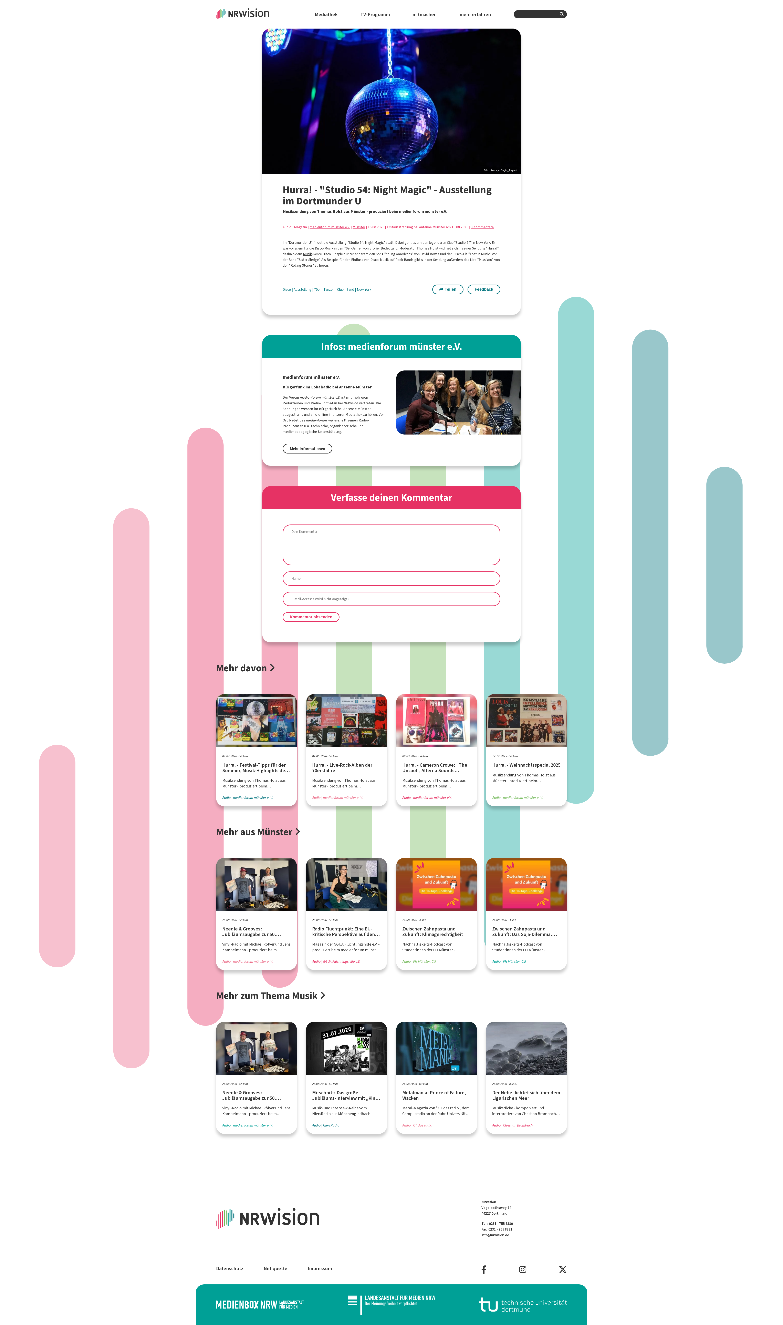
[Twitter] (563, 1269)
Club (340, 289)
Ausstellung (303, 289)
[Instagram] (522, 1269)
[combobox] (540, 14)
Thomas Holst (427, 248)
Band (292, 259)
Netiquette (275, 1268)
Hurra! (492, 248)
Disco (287, 289)
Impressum (320, 1268)
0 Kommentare (482, 227)
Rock (399, 259)
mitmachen (425, 14)
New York (364, 289)
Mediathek (326, 14)
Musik (328, 248)
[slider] (391, 101)
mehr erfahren (475, 14)
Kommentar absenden (311, 617)
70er (318, 289)
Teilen (449, 289)
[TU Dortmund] (523, 1304)
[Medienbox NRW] (260, 1304)
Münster (359, 227)
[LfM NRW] (391, 1305)
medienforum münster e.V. (330, 227)
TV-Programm (375, 14)
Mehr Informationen (307, 448)
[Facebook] (484, 1269)
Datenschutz (229, 1268)
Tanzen (329, 289)
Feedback (484, 289)
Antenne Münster (357, 408)
